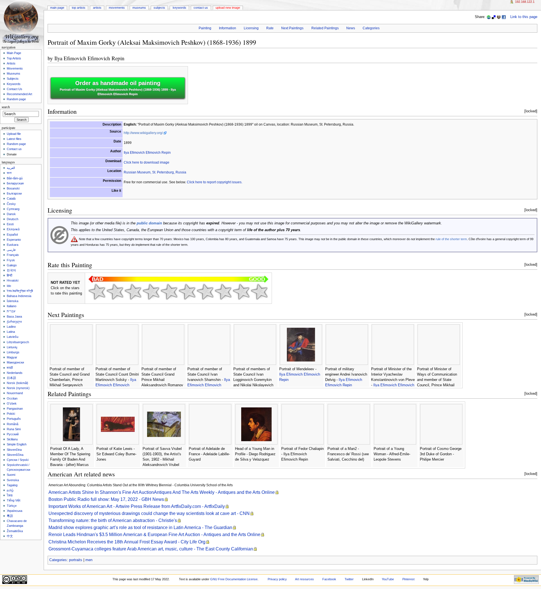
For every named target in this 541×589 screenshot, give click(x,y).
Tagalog (12, 485)
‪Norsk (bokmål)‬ (17, 383)
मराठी (10, 367)
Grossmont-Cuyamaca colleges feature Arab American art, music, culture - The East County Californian (150, 548)
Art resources (304, 579)
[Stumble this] (489, 17)
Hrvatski (12, 280)
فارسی (11, 249)
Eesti (10, 224)
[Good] (187, 292)
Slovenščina (15, 454)
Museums (139, 7)
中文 (10, 536)
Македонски (15, 362)
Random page (16, 99)
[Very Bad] (97, 292)
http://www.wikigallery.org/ (143, 133)
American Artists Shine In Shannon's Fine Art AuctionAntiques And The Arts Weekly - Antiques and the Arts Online (161, 492)
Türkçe (12, 505)
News (350, 28)
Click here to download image (146, 162)
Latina (11, 331)
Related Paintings (325, 28)
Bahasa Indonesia (19, 296)
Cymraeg (13, 209)
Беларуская (15, 183)
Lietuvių (12, 347)
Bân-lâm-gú (15, 178)
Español (12, 234)
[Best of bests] (259, 292)
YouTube (388, 579)
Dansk (11, 214)
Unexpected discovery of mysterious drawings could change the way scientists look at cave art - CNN (149, 513)
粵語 (10, 515)
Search (6, 107)
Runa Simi (14, 429)
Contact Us (201, 7)
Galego (12, 265)
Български (14, 193)
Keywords (179, 7)
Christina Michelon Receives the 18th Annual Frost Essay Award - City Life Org (126, 541)
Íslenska (12, 301)
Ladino (11, 326)
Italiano (11, 306)
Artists (97, 7)
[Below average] (151, 292)
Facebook (329, 579)
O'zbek (12, 403)
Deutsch (12, 219)
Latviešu (12, 336)
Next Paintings (292, 28)
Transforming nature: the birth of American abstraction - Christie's (112, 520)
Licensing (251, 28)
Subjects (159, 7)
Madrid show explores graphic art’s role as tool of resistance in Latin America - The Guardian (140, 527)
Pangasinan (15, 408)
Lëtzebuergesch (18, 342)
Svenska (13, 480)
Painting (205, 28)
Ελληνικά (13, 229)
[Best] (241, 292)
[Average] (169, 292)
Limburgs (13, 352)
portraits (75, 560)
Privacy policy (277, 579)
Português (14, 418)
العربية (11, 167)
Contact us (14, 149)
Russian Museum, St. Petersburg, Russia (155, 172)
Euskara (12, 244)
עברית (11, 311)
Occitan (12, 398)
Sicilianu (12, 439)
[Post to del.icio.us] (494, 17)
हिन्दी (9, 275)
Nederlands (15, 372)
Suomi (11, 474)
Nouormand (15, 393)
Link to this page (523, 17)
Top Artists (78, 7)
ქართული (14, 321)
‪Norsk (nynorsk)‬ (18, 388)
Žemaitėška (15, 531)
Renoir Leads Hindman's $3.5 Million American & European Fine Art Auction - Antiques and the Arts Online (154, 534)
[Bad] (115, 292)
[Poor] (133, 292)
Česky (11, 204)
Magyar (12, 357)
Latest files (14, 138)
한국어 (11, 270)
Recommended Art (19, 94)
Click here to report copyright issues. (214, 182)
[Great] (223, 292)
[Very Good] (205, 292)
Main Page (57, 7)
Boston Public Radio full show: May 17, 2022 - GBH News (106, 499)
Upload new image (228, 7)
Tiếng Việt (13, 500)
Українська (14, 510)
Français (13, 254)
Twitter (349, 579)
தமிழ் (10, 490)
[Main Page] (22, 22)
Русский (13, 434)
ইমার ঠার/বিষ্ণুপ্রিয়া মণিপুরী (20, 291)
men (88, 560)
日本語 (11, 378)
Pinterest (408, 579)
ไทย (10, 495)
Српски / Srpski (17, 459)
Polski (11, 413)
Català (11, 198)
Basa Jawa (14, 316)
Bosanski (13, 188)
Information (227, 28)
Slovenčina (14, 449)
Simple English (16, 444)
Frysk (11, 260)
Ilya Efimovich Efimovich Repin (89, 58)
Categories (371, 28)
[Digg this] (499, 17)
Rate (270, 28)
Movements (117, 7)
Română (12, 424)
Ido (9, 285)
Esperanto (14, 239)
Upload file (14, 133)
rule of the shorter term (451, 239)
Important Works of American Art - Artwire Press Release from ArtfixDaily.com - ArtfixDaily (136, 506)
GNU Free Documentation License (234, 579)
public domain (149, 223)
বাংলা (9, 173)
